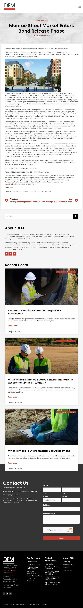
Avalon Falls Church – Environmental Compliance (52, 578)
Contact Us (67, 570)
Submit (61, 538)
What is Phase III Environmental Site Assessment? (39, 451)
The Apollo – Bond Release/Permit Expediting (52, 572)
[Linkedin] (14, 254)
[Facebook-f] (4, 593)
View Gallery (49, 564)
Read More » (13, 326)
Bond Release (41, 20)
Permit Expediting (33, 564)
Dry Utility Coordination (32, 572)
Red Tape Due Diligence (32, 579)
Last (63, 493)
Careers (66, 567)
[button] (80, 7)
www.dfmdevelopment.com (15, 184)
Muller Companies (10, 571)
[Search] (75, 216)
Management (68, 564)
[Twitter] (7, 593)
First (44, 493)
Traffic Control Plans (34, 576)
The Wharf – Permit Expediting (52, 567)
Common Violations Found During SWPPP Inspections (34, 312)
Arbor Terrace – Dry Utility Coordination (52, 583)
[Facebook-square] (7, 254)
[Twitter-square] (10, 254)
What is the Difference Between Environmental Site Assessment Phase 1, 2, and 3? (40, 381)
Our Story (66, 562)
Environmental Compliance (32, 568)
